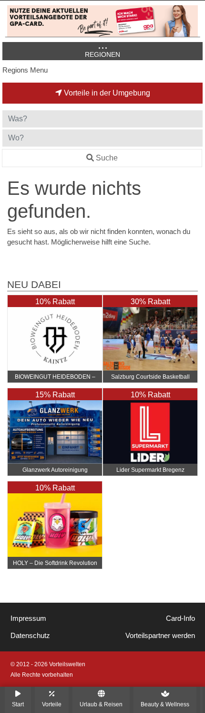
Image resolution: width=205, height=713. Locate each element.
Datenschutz (30, 635)
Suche (107, 158)
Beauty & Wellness (165, 704)
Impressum (28, 618)
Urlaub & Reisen (101, 704)
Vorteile (52, 704)
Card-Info (180, 618)
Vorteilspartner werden (160, 635)
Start (18, 704)
